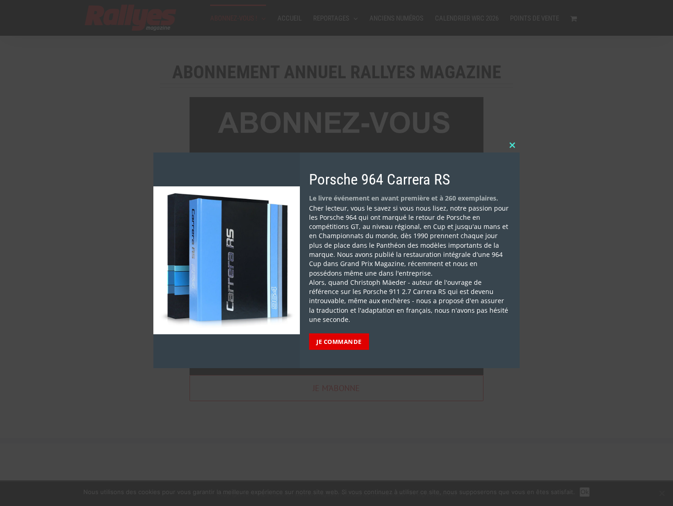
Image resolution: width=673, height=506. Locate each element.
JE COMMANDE (339, 341)
